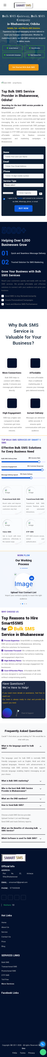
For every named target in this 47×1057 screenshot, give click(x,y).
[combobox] (23, 185)
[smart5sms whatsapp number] (43, 1052)
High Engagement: (12, 413)
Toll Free (5, 979)
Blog (3, 946)
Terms (19, 198)
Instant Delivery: (35, 413)
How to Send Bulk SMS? (12, 805)
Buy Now (23, 208)
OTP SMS (5, 975)
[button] (20, 603)
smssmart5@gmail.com (18, 882)
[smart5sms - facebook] (3, 897)
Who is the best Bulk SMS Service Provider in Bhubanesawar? (17, 789)
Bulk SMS (5, 962)
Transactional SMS (9, 966)
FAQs (14, 1053)
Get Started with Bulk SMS (23, 67)
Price (3, 941)
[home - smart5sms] (23, 5)
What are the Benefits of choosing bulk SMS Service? (19, 829)
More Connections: (12, 372)
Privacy (31, 1053)
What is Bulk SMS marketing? (15, 780)
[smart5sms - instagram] (16, 897)
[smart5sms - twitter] (10, 897)
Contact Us (6, 937)
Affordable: (35, 372)
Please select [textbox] (10, 185)
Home (3, 922)
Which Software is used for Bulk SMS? (19, 838)
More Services (7, 983)
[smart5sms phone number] (42, 1044)
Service (4, 932)
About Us (5, 927)
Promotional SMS (8, 971)
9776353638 (15, 888)
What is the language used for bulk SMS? (17, 747)
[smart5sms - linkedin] (23, 897)
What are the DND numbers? (14, 798)
